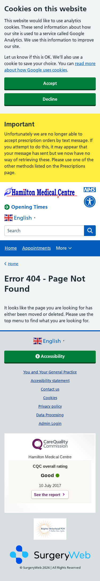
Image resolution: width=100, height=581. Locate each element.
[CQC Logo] (50, 449)
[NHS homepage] (40, 193)
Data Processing (50, 415)
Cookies (50, 397)
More (64, 249)
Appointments (36, 248)
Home (11, 248)
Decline (50, 99)
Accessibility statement (50, 380)
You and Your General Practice (50, 372)
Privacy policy (50, 406)
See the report (47, 494)
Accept (50, 83)
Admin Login (50, 423)
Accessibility (52, 356)
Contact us (50, 389)
